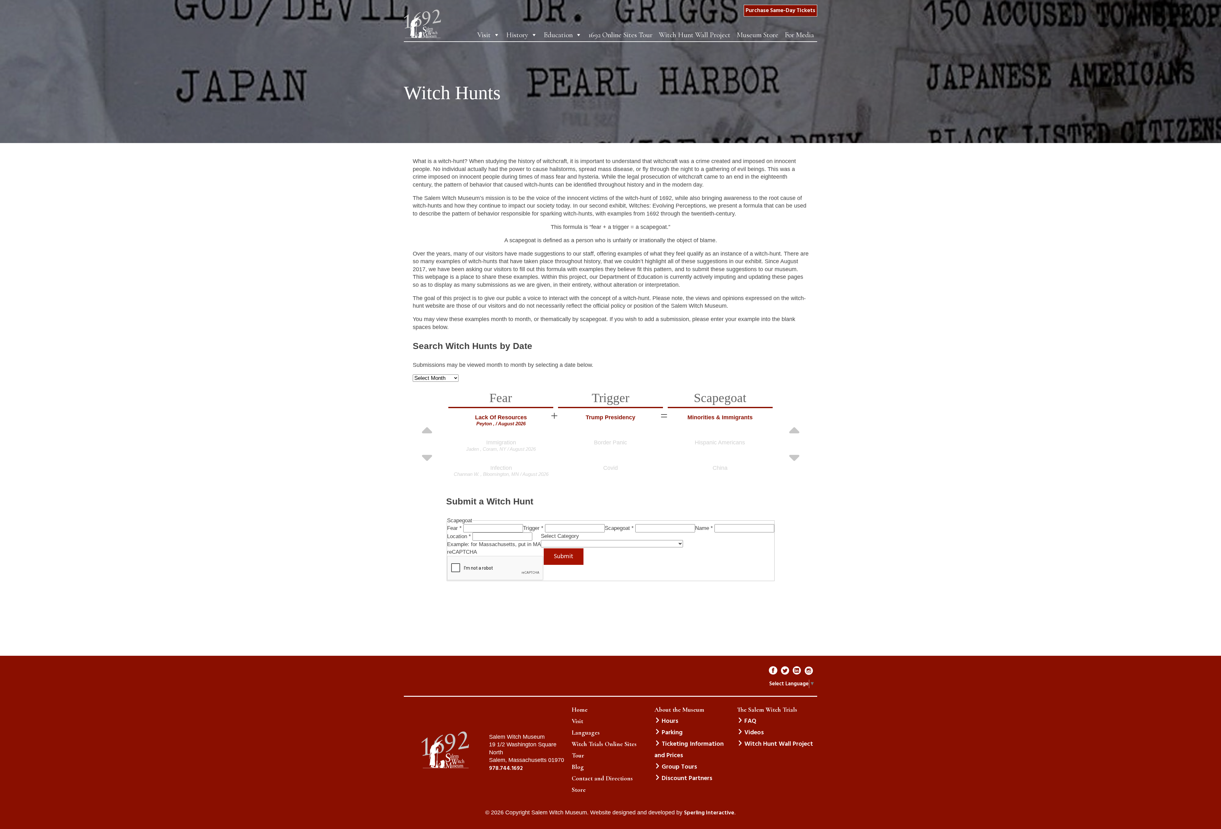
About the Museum (679, 710)
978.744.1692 (506, 768)
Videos (754, 733)
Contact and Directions (602, 778)
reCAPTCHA (462, 552)
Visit (484, 35)
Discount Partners (687, 778)
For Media (799, 35)
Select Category (560, 536)
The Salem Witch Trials (767, 710)
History (517, 35)
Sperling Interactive (709, 813)
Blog (578, 767)
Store (579, 790)
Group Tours (679, 767)
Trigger (533, 528)
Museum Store (757, 35)
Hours (670, 721)
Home (580, 710)
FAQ (750, 721)
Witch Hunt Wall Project (694, 35)
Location (459, 536)
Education (558, 35)
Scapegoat (619, 528)
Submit (563, 557)
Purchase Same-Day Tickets (780, 10)
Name (704, 528)
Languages (586, 733)
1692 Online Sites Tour (620, 35)
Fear (454, 528)
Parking (672, 733)
